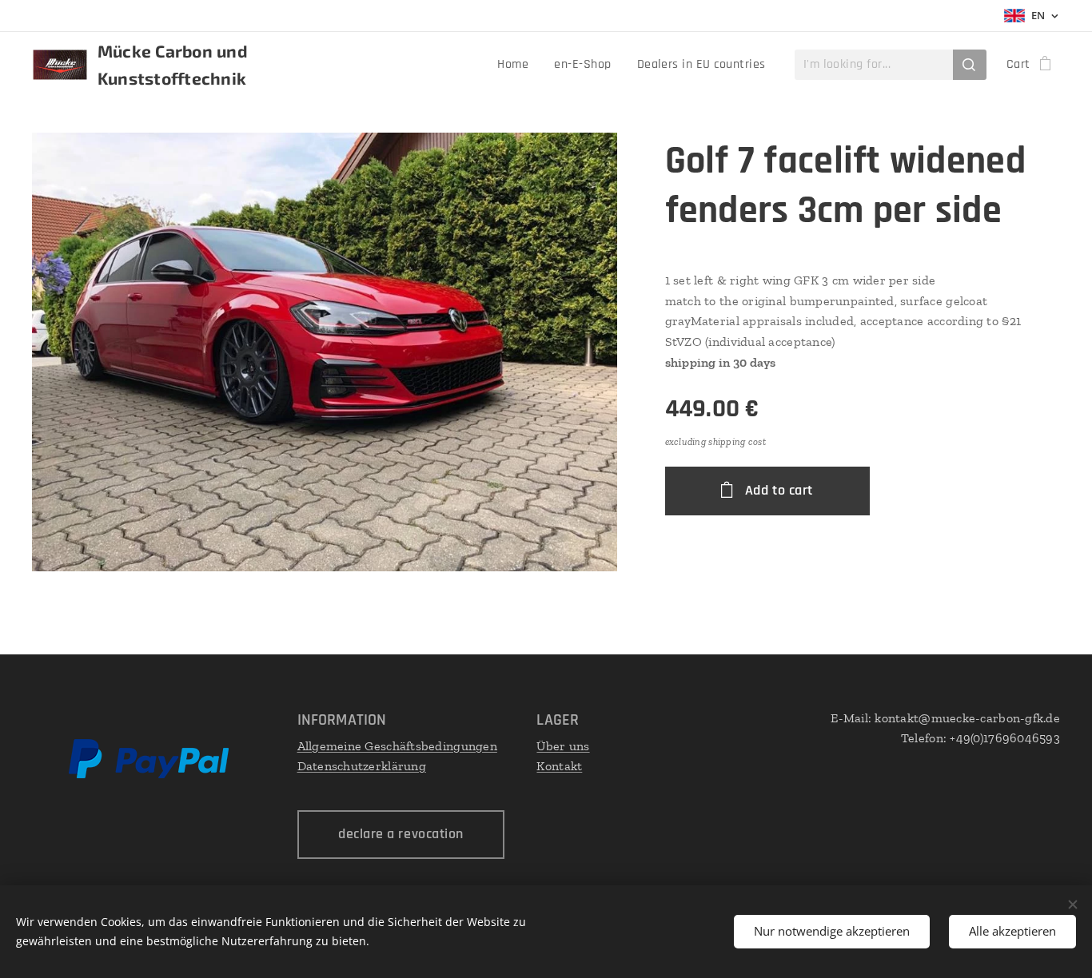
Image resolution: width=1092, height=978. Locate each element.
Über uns (562, 745)
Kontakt (559, 765)
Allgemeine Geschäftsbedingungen (397, 745)
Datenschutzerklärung (361, 765)
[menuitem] (517, 65)
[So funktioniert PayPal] (149, 774)
